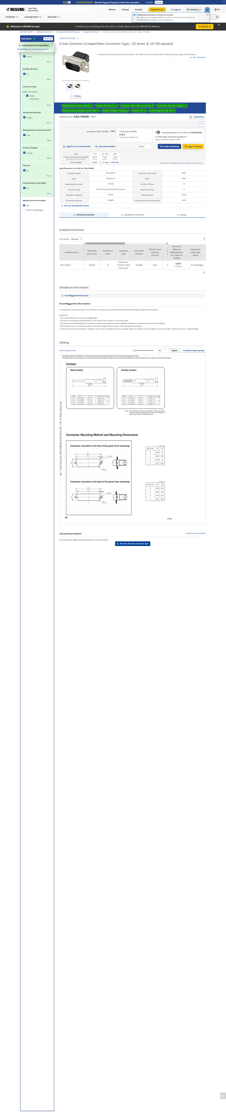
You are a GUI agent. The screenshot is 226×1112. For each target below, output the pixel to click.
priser (201, 163)
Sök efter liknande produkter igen (134, 543)
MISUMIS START (26, 32)
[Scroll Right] (167, 243)
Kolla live (115, 162)
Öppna (174, 350)
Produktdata (198, 117)
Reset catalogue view (67, 350)
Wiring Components (44, 32)
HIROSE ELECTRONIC (67, 38)
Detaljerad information (134, 214)
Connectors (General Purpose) (68, 32)
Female (29, 57)
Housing (29, 153)
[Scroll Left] (85, 243)
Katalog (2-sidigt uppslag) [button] (193, 350)
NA (27, 171)
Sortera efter (186, 252)
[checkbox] (37, 57)
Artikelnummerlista (85, 214)
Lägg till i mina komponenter (78, 146)
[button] (159, 2)
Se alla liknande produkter (196, 533)
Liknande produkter (107, 146)
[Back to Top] (223, 1095)
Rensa (49, 62)
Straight (29, 118)
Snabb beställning (171, 146)
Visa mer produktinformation (76, 205)
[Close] (207, 15)
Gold (28, 135)
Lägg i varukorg (195, 146)
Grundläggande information (77, 295)
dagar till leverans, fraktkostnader (183, 163)
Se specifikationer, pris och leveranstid (32, 49)
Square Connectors (91, 32)
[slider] (134, 350)
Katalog (77, 96)
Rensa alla (48, 39)
